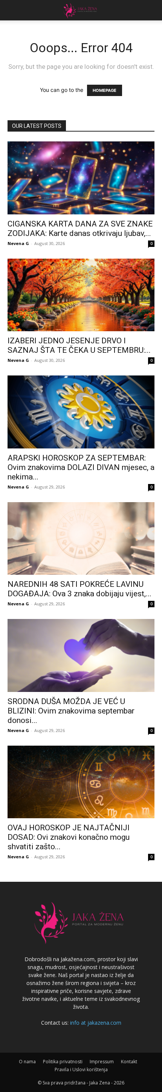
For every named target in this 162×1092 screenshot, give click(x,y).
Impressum (102, 1061)
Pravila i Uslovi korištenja (81, 1069)
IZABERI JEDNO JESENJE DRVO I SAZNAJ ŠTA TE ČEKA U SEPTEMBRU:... (79, 345)
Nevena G (18, 243)
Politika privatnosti (63, 1061)
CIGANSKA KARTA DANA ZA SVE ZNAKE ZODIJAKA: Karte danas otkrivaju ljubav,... (80, 228)
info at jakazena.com (95, 1022)
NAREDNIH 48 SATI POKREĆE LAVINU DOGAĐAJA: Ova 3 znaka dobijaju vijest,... (79, 589)
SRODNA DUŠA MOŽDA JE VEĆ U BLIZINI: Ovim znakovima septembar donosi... (71, 711)
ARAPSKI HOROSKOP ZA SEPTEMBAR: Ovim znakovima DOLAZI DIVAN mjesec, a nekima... (81, 467)
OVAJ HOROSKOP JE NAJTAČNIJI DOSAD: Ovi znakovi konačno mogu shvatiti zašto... (69, 837)
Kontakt (129, 1061)
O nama (27, 1061)
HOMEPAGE (104, 90)
